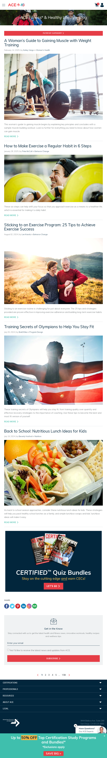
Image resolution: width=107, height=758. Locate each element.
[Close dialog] (104, 736)
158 (64, 675)
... (59, 675)
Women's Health (43, 50)
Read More (10, 136)
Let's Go (52, 586)
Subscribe (52, 658)
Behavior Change (42, 151)
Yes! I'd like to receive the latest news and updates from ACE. (40, 650)
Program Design (36, 332)
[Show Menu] (3, 5)
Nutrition (38, 436)
